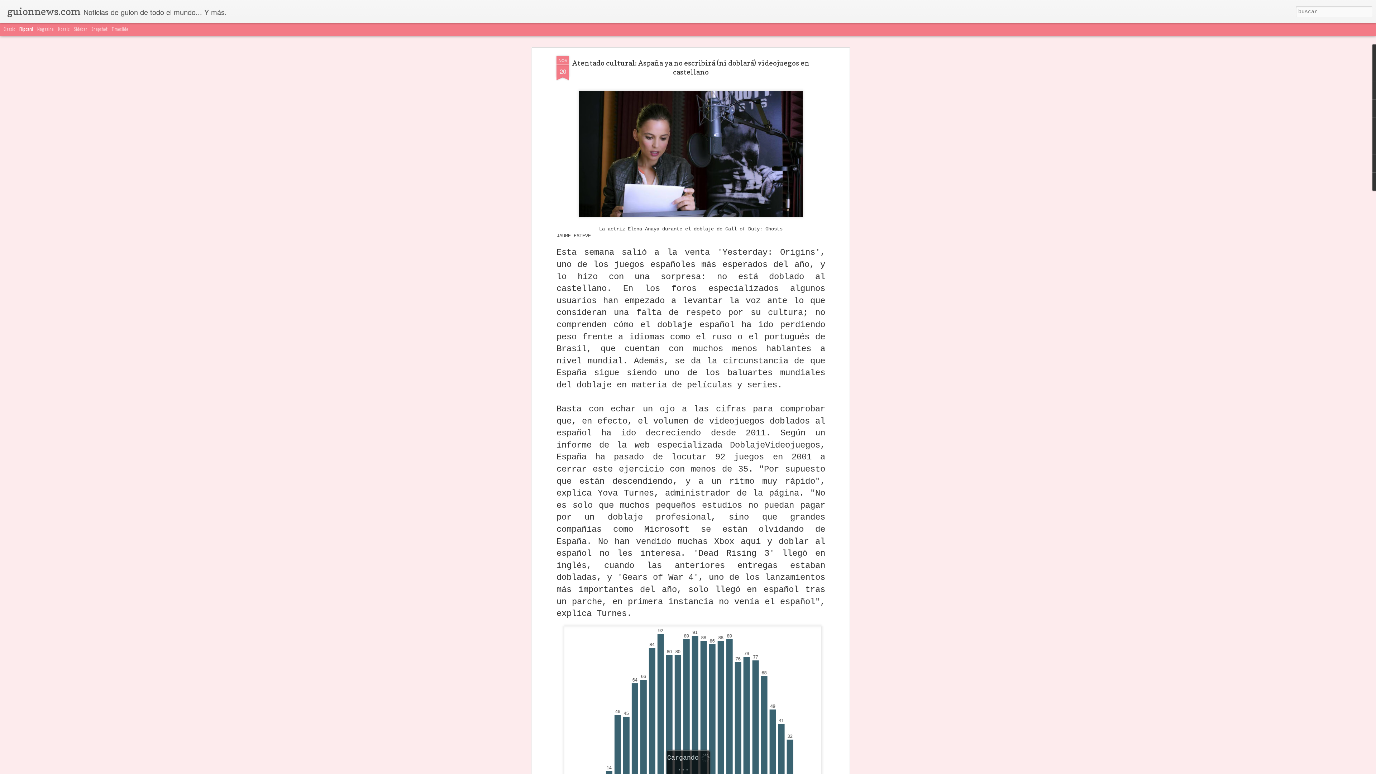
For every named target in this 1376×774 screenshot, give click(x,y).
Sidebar (80, 29)
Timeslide (120, 29)
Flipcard (26, 29)
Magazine (45, 29)
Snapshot (99, 29)
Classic (9, 29)
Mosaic (64, 29)
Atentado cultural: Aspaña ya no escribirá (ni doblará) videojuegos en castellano (690, 67)
